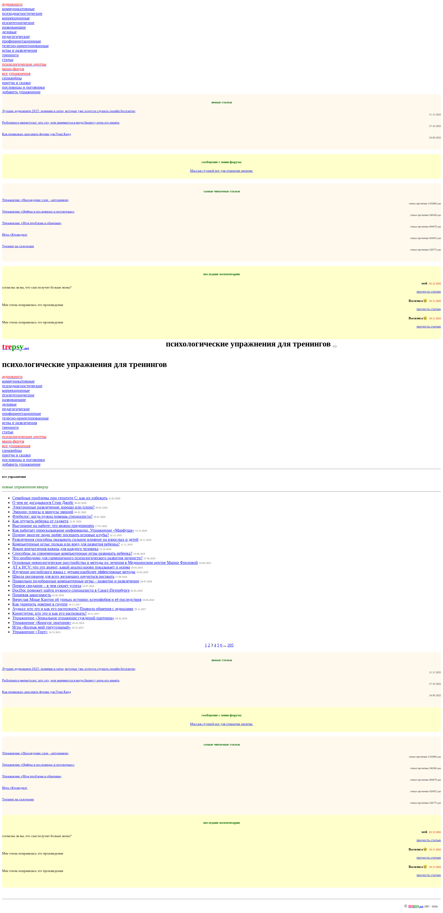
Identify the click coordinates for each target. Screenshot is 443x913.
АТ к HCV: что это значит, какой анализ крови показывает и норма (71, 567)
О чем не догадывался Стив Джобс (43, 502)
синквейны (12, 78)
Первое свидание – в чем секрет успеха (46, 585)
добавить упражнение (21, 92)
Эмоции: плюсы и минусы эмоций (42, 512)
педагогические (16, 36)
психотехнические (18, 23)
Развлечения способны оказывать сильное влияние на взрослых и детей (75, 539)
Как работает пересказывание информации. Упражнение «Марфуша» (73, 530)
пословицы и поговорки (23, 87)
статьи (7, 59)
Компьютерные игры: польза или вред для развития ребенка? (66, 544)
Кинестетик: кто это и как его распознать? (49, 613)
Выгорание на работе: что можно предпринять (53, 525)
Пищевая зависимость (31, 595)
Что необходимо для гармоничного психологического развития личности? (77, 558)
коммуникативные (18, 9)
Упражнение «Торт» (30, 632)
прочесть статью (429, 291)
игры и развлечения (19, 50)
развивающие (14, 27)
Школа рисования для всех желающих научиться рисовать (63, 576)
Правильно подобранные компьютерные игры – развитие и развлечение (75, 581)
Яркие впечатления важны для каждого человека (55, 549)
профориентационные (21, 41)
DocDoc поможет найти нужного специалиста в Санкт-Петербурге (71, 590)
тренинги (10, 55)
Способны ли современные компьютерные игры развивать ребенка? (72, 553)
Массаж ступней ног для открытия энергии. (221, 171)
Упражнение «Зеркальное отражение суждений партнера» (63, 618)
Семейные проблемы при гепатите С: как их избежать (59, 498)
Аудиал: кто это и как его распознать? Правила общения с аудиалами (72, 609)
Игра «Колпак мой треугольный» (41, 627)
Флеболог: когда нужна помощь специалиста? (52, 516)
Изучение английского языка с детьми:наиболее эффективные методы (73, 572)
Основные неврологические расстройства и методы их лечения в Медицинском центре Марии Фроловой (105, 562)
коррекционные (16, 18)
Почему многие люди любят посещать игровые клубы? (60, 535)
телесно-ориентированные (25, 46)
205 (230, 645)
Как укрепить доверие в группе (40, 604)
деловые (9, 32)
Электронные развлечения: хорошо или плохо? (53, 507)
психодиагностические (22, 13)
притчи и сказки (16, 83)
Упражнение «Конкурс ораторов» (41, 622)
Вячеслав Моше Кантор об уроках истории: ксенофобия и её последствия (76, 599)
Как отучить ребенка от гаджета (40, 521)
